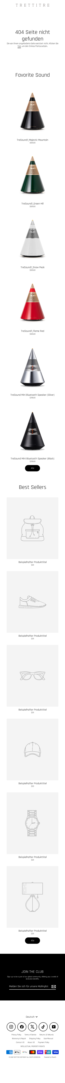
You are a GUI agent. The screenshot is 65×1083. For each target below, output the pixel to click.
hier (19, 46)
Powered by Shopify (50, 1057)
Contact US (20, 1042)
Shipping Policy (34, 1038)
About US (31, 1042)
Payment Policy (43, 1042)
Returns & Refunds (47, 1035)
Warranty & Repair (19, 1038)
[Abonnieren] (53, 986)
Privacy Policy (16, 1035)
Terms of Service (30, 1035)
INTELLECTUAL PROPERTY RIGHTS (32, 1046)
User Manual (48, 1038)
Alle (32, 468)
